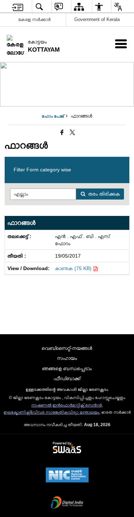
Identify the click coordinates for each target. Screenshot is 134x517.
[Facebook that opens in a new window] (62, 132)
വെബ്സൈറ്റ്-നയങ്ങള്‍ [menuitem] (67, 348)
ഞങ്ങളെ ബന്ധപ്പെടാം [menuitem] (67, 368)
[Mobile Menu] (121, 43)
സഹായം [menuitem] (67, 358)
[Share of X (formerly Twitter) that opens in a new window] (72, 132)
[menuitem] (17, 6)
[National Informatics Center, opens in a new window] (67, 475)
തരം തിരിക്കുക (104, 194)
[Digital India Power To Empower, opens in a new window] (67, 503)
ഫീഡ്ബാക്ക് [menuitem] (67, 378)
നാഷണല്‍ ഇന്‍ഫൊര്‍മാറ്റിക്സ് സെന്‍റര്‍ (66, 405)
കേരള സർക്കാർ (34, 19)
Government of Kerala (97, 19)
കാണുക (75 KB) (74, 268)
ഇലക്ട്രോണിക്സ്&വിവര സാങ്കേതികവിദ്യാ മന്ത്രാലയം (51, 412)
